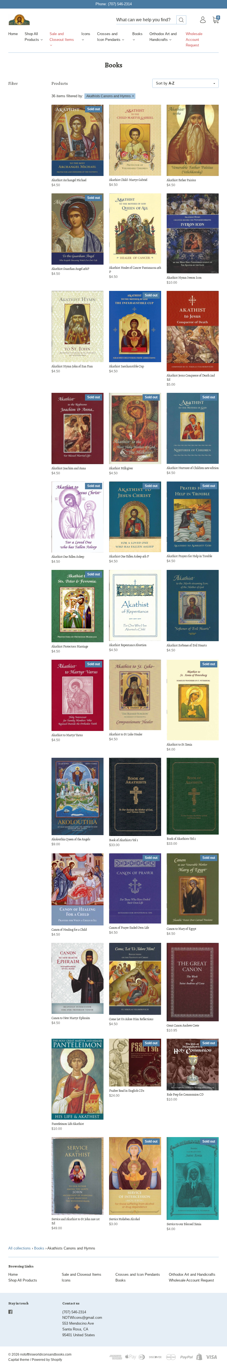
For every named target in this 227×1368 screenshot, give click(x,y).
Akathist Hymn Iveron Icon (184, 277)
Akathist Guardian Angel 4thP (70, 269)
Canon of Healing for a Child (69, 929)
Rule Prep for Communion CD (185, 1094)
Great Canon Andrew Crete (183, 1025)
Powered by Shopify (47, 1360)
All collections (19, 1248)
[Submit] (181, 20)
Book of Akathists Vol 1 (123, 840)
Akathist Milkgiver (121, 468)
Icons (85, 34)
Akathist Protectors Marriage (69, 646)
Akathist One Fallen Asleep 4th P (129, 556)
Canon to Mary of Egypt (181, 929)
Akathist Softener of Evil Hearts (187, 645)
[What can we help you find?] (151, 20)
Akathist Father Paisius (181, 180)
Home (13, 34)
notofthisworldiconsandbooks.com (45, 1354)
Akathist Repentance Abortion (127, 645)
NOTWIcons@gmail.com (82, 1318)
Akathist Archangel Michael (68, 180)
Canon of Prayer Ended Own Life (129, 927)
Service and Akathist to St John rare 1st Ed (75, 1221)
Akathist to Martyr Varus (67, 735)
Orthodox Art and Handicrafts (163, 37)
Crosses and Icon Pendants (109, 37)
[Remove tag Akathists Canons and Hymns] (109, 96)
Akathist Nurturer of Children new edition (193, 468)
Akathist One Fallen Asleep (67, 556)
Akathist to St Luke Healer (125, 734)
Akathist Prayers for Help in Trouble (189, 556)
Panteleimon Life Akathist (67, 1124)
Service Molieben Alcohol (124, 1219)
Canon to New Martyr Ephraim (70, 1018)
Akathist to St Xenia (179, 744)
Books (137, 34)
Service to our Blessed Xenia (184, 1224)
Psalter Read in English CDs (126, 1090)
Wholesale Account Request (194, 40)
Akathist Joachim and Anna (68, 468)
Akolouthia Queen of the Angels (70, 839)
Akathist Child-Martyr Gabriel (128, 180)
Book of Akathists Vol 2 (181, 838)
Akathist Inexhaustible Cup (126, 366)
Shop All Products (32, 37)
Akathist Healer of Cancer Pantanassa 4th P (135, 269)
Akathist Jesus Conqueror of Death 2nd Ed (191, 377)
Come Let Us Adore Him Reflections (131, 1019)
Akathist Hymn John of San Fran (72, 366)
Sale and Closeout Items (62, 37)
